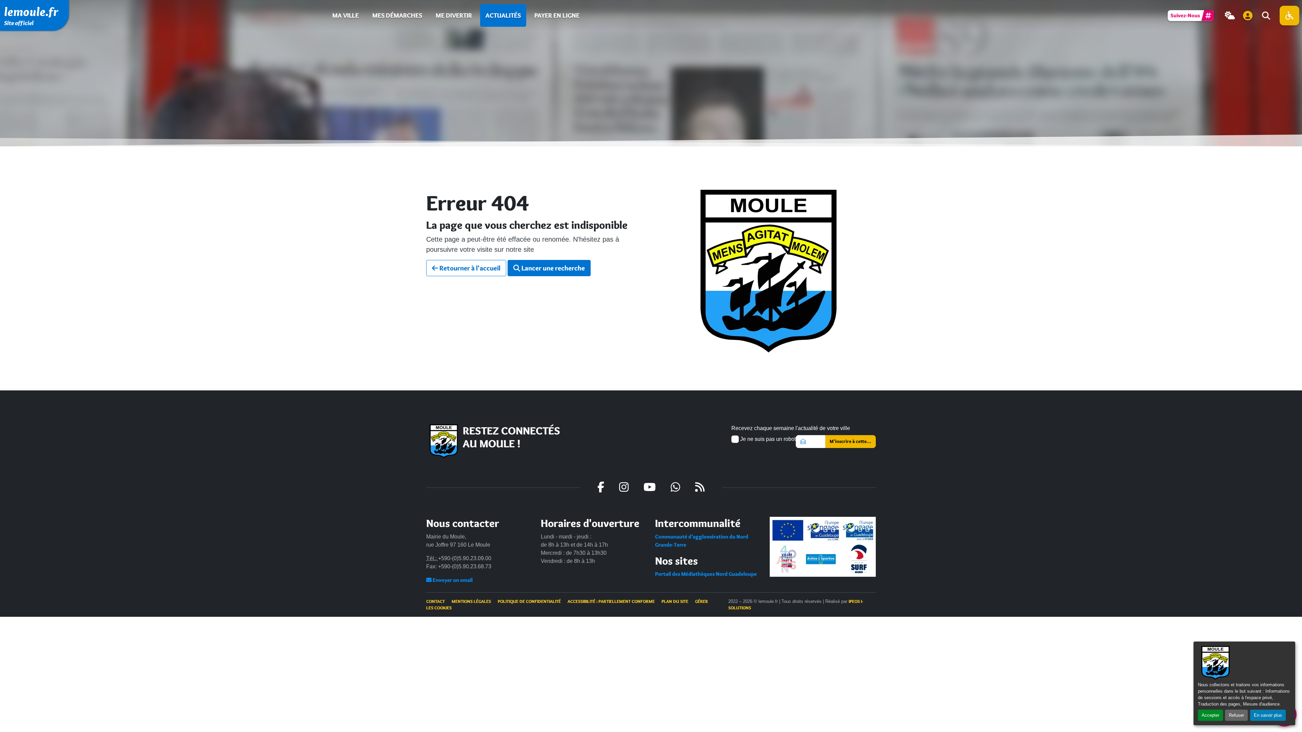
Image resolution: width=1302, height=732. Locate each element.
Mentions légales (471, 601)
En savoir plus (1268, 715)
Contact (435, 601)
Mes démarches (397, 15)
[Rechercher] (1265, 15)
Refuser (1236, 715)
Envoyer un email (452, 580)
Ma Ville (345, 15)
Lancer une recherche (552, 268)
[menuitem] (346, 15)
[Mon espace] (1248, 15)
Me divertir (454, 15)
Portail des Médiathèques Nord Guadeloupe (706, 574)
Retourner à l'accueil (469, 268)
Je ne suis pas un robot (767, 439)
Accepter (1210, 715)
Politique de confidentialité (529, 601)
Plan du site (675, 601)
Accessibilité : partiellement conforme (611, 601)
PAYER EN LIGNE (556, 15)
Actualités (503, 15)
